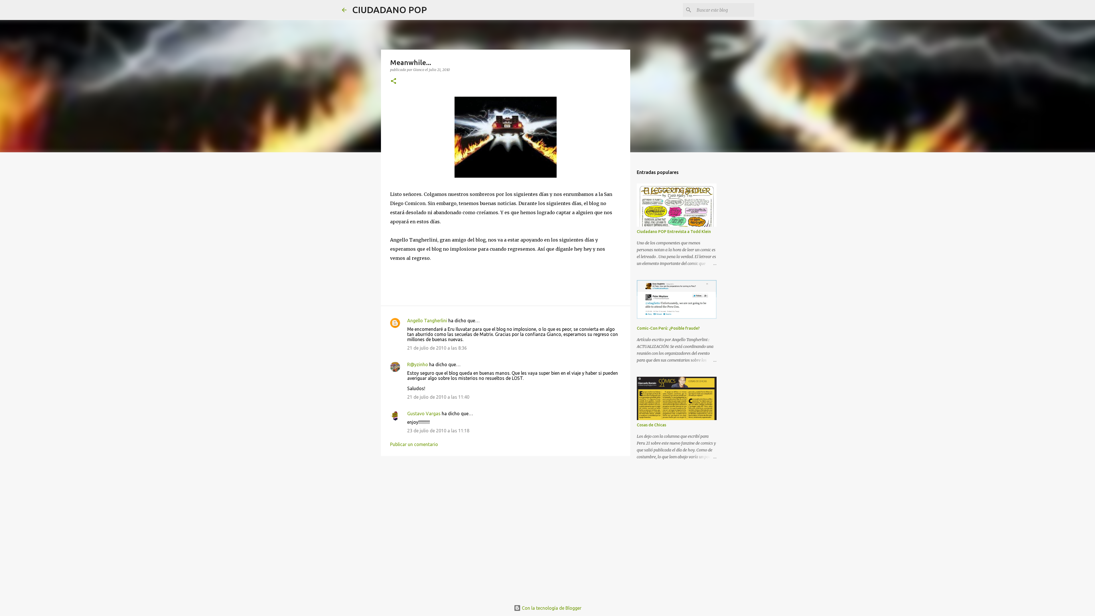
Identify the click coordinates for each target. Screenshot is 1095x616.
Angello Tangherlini (427, 320)
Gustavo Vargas (424, 413)
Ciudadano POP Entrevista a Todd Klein (674, 231)
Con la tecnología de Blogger (551, 608)
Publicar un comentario (414, 444)
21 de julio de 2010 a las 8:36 (437, 347)
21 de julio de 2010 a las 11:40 (438, 397)
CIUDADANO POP (389, 10)
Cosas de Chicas (651, 425)
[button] (393, 81)
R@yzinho (417, 364)
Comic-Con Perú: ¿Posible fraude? (668, 328)
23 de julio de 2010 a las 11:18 (438, 430)
